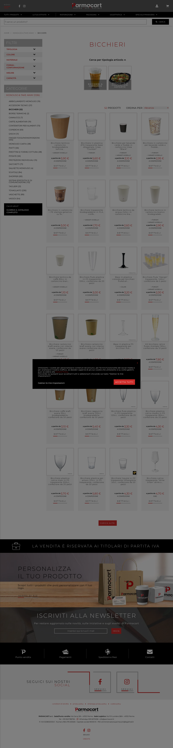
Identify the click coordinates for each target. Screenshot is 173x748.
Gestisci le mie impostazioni (51, 383)
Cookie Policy (62, 372)
